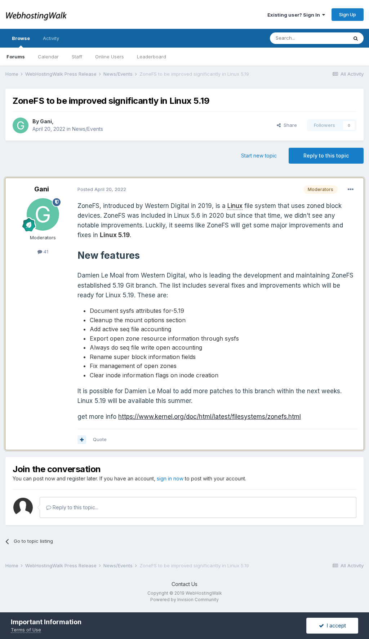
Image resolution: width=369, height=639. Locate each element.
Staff (77, 56)
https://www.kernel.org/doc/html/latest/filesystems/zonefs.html (209, 416)
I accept (335, 625)
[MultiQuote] (81, 439)
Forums (15, 56)
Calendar (48, 56)
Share (289, 125)
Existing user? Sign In (294, 15)
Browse (21, 38)
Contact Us (184, 584)
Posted (101, 189)
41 (45, 251)
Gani (46, 121)
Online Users (109, 56)
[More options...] (350, 189)
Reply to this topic (326, 155)
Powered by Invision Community (184, 599)
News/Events (87, 129)
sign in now (170, 478)
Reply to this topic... (74, 507)
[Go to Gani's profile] (20, 125)
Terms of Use (26, 630)
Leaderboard (151, 56)
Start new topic (259, 155)
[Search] (356, 38)
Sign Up (347, 14)
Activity (51, 38)
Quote (100, 439)
